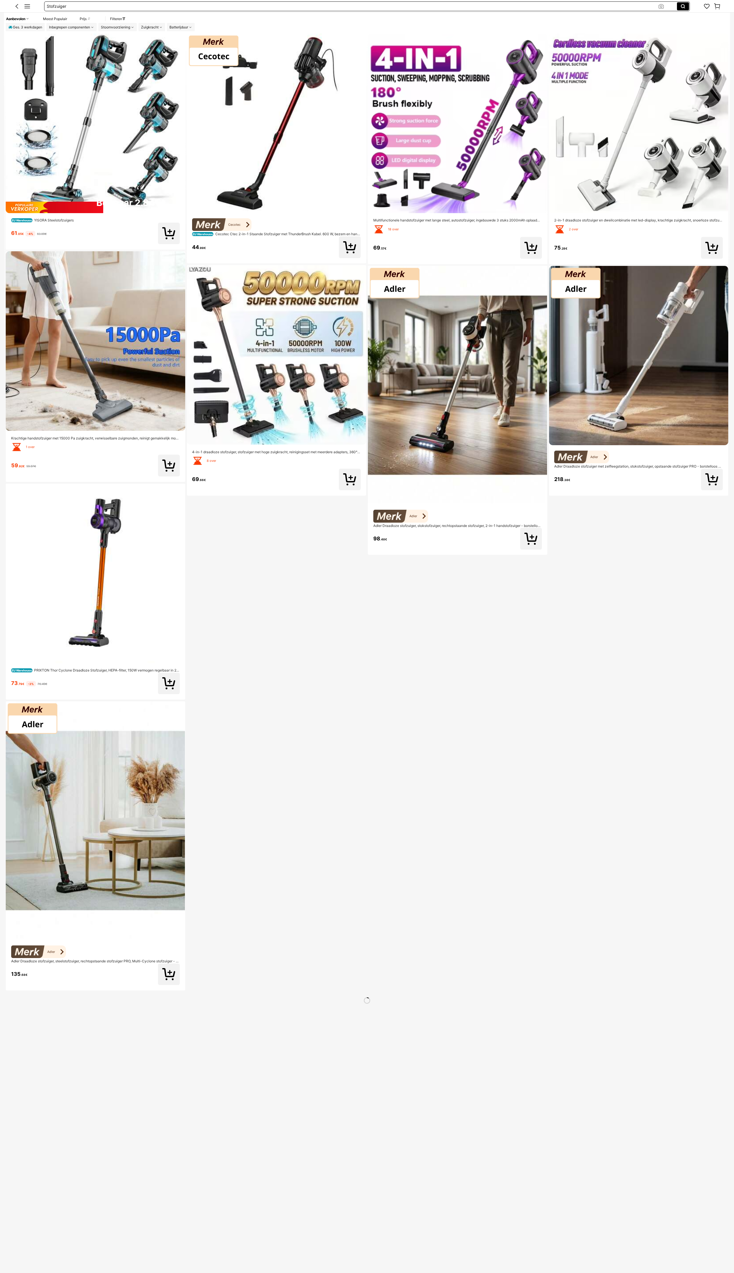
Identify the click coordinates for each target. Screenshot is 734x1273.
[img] (95, 207)
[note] (387, 1080)
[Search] (683, 6)
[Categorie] (27, 6)
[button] (17, 6)
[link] (707, 6)
